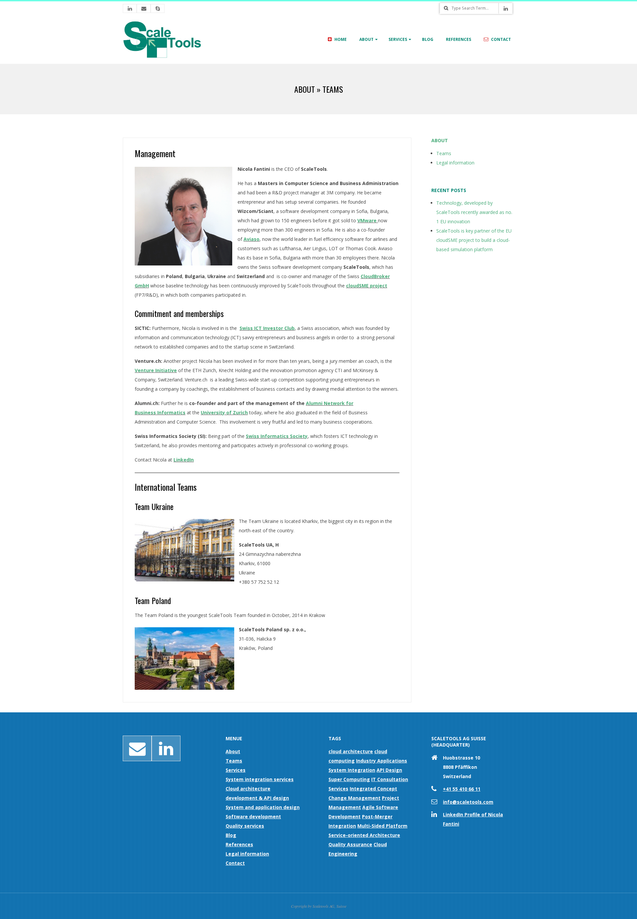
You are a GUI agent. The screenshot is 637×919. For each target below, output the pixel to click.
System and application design (263, 807)
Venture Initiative (156, 370)
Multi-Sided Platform (382, 826)
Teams (443, 153)
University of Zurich (224, 412)
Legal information (455, 162)
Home (340, 39)
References (458, 39)
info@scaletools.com (468, 802)
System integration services (260, 779)
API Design (389, 770)
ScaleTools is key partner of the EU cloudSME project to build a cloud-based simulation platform (474, 240)
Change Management (354, 798)
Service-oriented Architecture (364, 835)
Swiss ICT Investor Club (267, 328)
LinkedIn (184, 460)
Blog (427, 39)
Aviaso (251, 239)
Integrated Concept (373, 788)
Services (398, 39)
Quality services (245, 826)
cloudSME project (366, 285)
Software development (253, 816)
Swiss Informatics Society (277, 436)
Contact (500, 39)
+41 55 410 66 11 (461, 789)
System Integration (351, 770)
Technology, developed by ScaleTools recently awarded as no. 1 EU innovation (474, 212)
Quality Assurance (350, 844)
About (366, 39)
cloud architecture (350, 751)
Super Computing (349, 779)
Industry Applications (381, 761)
